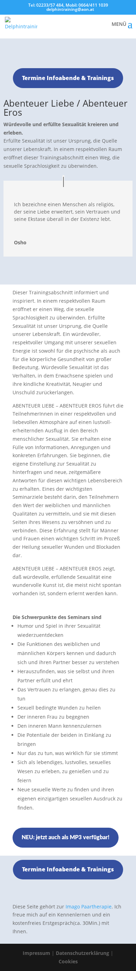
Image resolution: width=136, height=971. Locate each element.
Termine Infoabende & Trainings (68, 78)
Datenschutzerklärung (82, 953)
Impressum (36, 953)
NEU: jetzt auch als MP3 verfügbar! (65, 837)
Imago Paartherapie (89, 906)
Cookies (68, 961)
